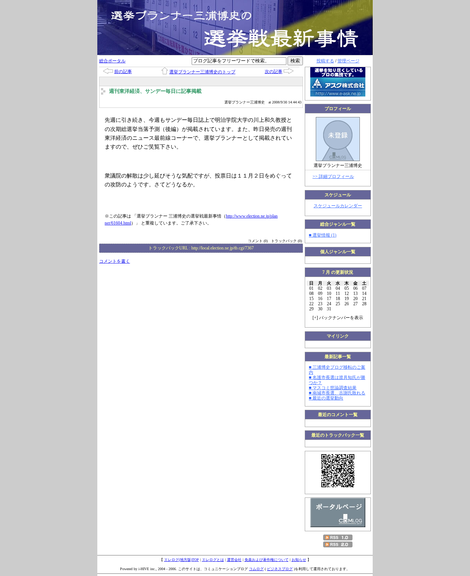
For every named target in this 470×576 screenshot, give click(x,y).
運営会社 (234, 560)
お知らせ (299, 560)
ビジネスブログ (280, 569)
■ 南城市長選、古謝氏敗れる (337, 392)
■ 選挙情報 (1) (322, 235)
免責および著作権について (267, 560)
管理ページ (348, 60)
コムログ (256, 569)
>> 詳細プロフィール (333, 176)
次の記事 (273, 71)
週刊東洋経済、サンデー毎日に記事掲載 (155, 91)
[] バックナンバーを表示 (337, 317)
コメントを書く (114, 261)
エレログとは (213, 560)
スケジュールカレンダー (338, 205)
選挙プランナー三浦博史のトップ (202, 71)
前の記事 (123, 71)
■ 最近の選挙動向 (326, 398)
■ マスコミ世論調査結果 (333, 387)
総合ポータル (112, 60)
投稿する (325, 60)
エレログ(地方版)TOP (181, 560)
